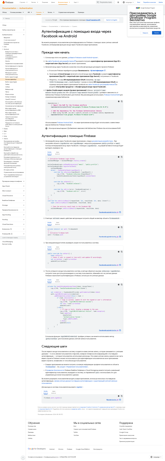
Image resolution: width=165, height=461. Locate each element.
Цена (53, 2)
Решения (45, 2)
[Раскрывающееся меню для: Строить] (27, 2)
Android (51, 449)
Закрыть (145, 33)
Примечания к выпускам (126, 435)
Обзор (4, 12)
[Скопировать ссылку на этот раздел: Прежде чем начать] (71, 53)
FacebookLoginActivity (108, 237)
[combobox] (105, 2)
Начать (156, 33)
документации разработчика (102, 141)
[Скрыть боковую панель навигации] (23, 457)
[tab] (49, 153)
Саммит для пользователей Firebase (85, 429)
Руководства (32, 426)
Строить (22, 2)
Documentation (9, 8)
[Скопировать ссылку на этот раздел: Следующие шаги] (69, 346)
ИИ (29, 12)
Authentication (26, 8)
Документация (63, 2)
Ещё (75, 2)
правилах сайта (76, 409)
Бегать (34, 2)
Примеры (81, 12)
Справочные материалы (66, 12)
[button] (11, 30)
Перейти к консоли (149, 2)
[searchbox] (12, 18)
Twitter (76, 432)
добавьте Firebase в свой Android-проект (83, 58)
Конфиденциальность (51, 457)
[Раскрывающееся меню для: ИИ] (32, 12)
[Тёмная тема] (118, 101)
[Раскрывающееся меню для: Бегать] (38, 2)
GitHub (30, 438)
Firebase (44, 26)
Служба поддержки (125, 426)
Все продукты (98, 449)
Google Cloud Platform (83, 449)
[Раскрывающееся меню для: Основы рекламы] (23, 12)
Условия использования (35, 457)
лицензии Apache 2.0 (46, 409)
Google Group (123, 432)
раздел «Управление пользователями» (74, 367)
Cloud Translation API (93, 20)
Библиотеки (31, 435)
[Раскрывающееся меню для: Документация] (70, 2)
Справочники (32, 429)
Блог (138, 2)
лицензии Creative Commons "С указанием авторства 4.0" (97, 407)
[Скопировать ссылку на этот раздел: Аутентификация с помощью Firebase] (97, 136)
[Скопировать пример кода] (121, 101)
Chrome (60, 449)
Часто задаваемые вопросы (128, 438)
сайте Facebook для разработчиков (61, 61)
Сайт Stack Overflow (125, 429)
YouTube (76, 435)
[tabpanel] (84, 185)
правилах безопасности (55, 370)
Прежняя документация (126, 441)
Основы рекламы (15, 12)
